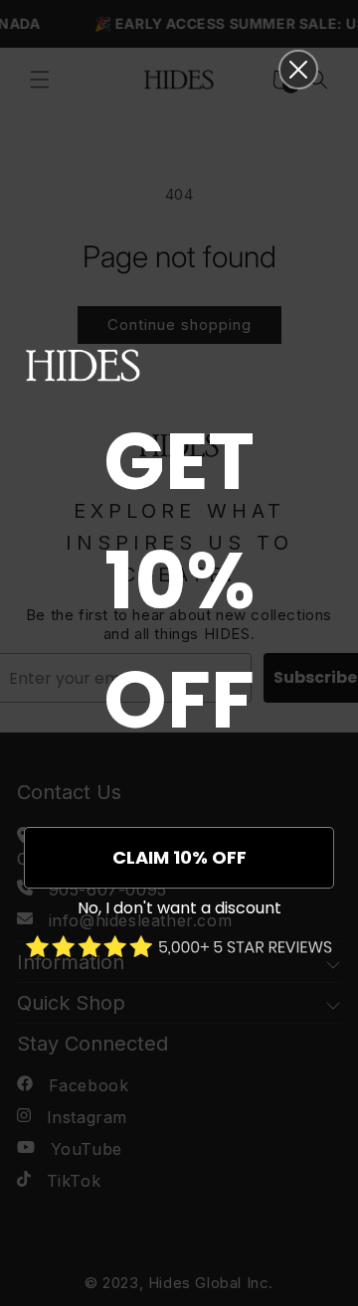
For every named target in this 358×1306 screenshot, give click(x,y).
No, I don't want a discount (179, 908)
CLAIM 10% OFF (179, 857)
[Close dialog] (298, 69)
